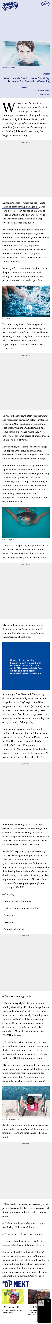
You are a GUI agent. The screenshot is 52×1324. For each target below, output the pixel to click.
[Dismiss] (48, 1301)
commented (16, 1077)
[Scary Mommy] (10, 6)
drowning (22, 107)
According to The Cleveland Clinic (19, 694)
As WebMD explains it (13, 851)
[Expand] (40, 1301)
